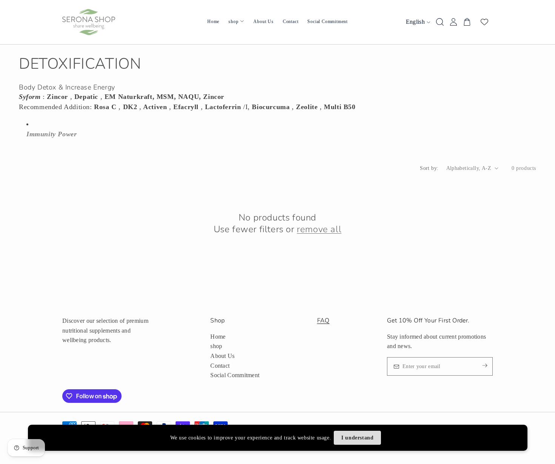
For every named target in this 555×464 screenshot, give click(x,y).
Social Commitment (234, 375)
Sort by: (429, 168)
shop (216, 346)
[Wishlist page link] (484, 22)
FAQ (323, 320)
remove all (319, 229)
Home (217, 336)
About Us (222, 356)
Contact (220, 365)
